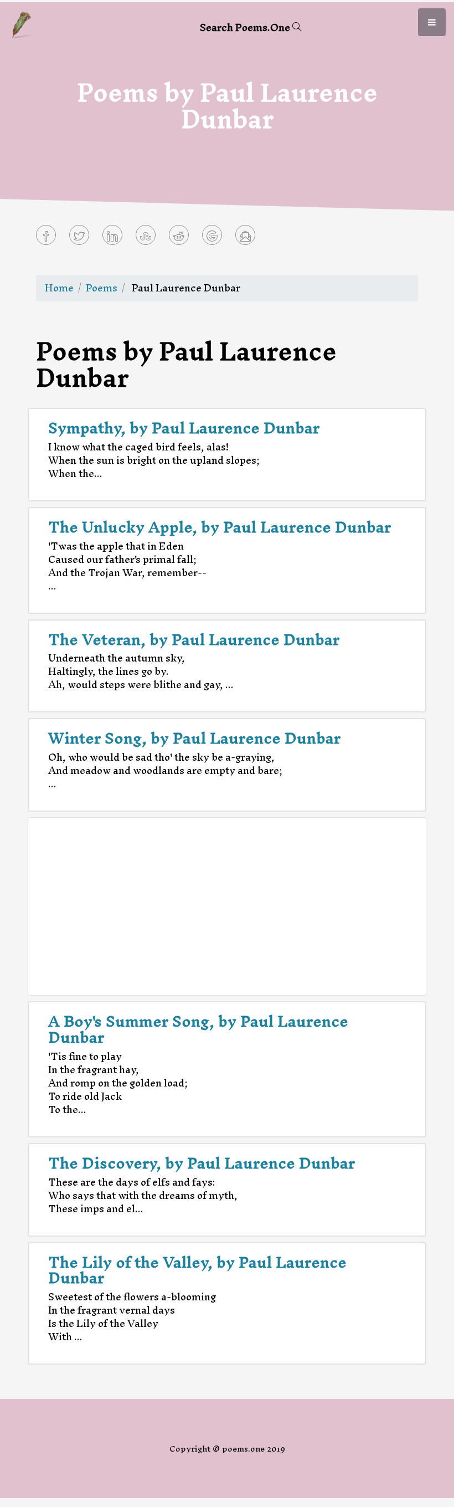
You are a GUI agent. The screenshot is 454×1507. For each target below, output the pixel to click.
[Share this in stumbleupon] (146, 235)
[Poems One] (21, 23)
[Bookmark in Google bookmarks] (212, 235)
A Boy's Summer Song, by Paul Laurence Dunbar (198, 1029)
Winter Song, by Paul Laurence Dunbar (194, 738)
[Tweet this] (79, 235)
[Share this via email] (245, 235)
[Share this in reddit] (179, 235)
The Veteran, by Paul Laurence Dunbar (193, 639)
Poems (101, 287)
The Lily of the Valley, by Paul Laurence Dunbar (197, 1270)
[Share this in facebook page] (46, 235)
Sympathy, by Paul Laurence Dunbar (183, 428)
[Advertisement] (227, 906)
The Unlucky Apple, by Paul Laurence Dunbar (219, 527)
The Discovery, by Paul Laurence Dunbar (201, 1163)
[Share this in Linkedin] (112, 235)
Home (59, 287)
